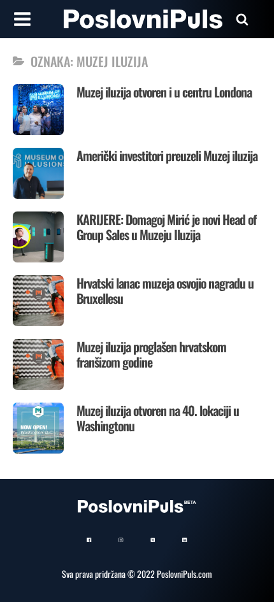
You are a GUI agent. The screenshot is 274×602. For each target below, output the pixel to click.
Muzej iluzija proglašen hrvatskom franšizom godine (151, 354)
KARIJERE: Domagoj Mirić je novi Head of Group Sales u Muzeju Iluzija (166, 227)
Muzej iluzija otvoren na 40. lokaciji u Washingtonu (157, 418)
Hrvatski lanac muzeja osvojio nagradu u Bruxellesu (165, 290)
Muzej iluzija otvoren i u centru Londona (164, 91)
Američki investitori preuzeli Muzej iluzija (166, 155)
